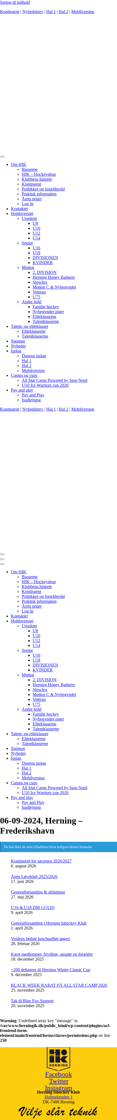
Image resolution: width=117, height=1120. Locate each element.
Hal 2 (63, 11)
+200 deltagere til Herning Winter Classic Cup (50, 969)
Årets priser (32, 198)
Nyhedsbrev (32, 11)
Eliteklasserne (44, 316)
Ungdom (29, 218)
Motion (28, 267)
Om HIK (18, 164)
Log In (27, 203)
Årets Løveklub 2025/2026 (34, 876)
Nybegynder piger (48, 311)
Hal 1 (51, 11)
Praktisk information (39, 194)
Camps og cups (24, 375)
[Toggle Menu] (2, 157)
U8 (35, 223)
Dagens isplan (34, 355)
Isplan (16, 351)
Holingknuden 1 (59, 1097)
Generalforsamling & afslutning (38, 892)
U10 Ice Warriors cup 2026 (45, 385)
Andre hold (31, 301)
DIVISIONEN (45, 257)
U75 (36, 297)
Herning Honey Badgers (54, 277)
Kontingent (9, 11)
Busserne (30, 169)
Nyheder (18, 346)
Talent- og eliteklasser (29, 326)
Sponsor (18, 341)
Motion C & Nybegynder (54, 287)
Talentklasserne (46, 321)
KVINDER (43, 262)
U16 (36, 248)
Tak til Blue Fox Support (32, 1000)
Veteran (39, 292)
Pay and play (22, 390)
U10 (36, 228)
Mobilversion (82, 11)
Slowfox (40, 282)
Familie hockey (46, 306)
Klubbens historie (37, 179)
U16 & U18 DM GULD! (33, 907)
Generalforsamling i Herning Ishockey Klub (49, 923)
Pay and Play (33, 395)
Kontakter (19, 208)
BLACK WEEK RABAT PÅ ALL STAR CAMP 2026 (59, 985)
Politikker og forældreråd (43, 189)
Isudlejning (31, 400)
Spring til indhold (15, 2)
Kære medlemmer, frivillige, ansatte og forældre (52, 954)
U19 (36, 252)
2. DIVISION (45, 272)
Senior (27, 243)
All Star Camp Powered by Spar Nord (54, 380)
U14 (36, 238)
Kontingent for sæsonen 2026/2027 (41, 861)
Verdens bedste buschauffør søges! (40, 938)
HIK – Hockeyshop (39, 174)
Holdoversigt (22, 213)
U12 (36, 233)
